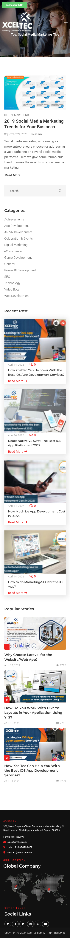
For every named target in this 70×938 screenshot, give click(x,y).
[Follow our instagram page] (30, 924)
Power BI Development (20, 270)
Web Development (16, 296)
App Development (16, 226)
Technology (12, 283)
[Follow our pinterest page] (38, 924)
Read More (15, 381)
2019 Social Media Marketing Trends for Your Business (34, 124)
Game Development (18, 257)
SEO (7, 277)
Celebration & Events (18, 238)
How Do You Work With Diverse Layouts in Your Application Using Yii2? (33, 712)
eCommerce (13, 251)
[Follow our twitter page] (22, 924)
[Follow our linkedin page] (7, 924)
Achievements (14, 219)
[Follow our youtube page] (45, 924)
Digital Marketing (16, 115)
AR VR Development (18, 232)
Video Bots (11, 289)
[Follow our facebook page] (15, 924)
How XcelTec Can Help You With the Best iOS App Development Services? (32, 770)
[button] (14, 5)
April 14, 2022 (16, 364)
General (9, 264)
